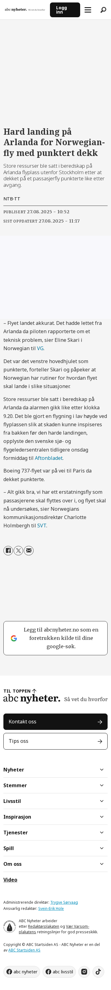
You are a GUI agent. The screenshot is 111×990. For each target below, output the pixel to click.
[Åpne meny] (87, 10)
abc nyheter (25, 972)
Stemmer (15, 785)
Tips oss (18, 741)
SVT (41, 525)
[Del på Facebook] (8, 550)
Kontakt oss (22, 721)
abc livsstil (63, 972)
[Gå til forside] (25, 9)
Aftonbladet (49, 458)
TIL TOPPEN (17, 691)
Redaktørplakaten (43, 926)
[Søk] (103, 10)
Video (10, 879)
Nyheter (13, 769)
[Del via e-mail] (28, 550)
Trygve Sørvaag (64, 902)
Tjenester (15, 832)
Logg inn (61, 10)
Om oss (12, 864)
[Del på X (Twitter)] (18, 550)
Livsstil (12, 801)
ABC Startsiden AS (24, 950)
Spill (8, 848)
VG (40, 348)
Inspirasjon (17, 816)
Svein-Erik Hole (51, 908)
